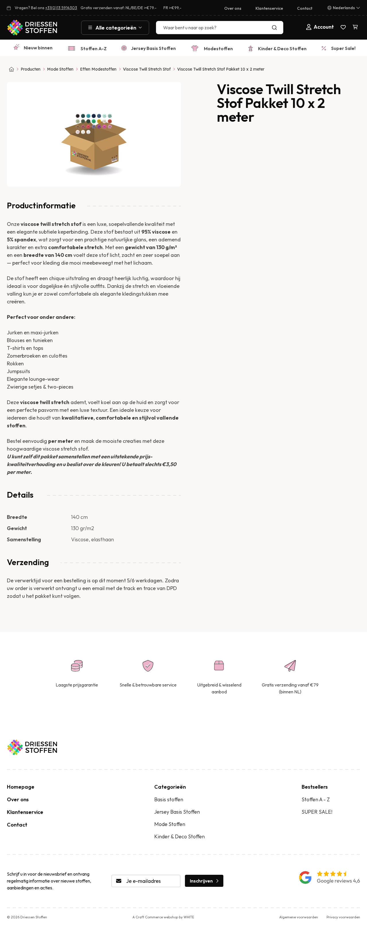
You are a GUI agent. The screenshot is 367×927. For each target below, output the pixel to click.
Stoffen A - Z (316, 799)
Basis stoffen (168, 799)
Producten (30, 69)
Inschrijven (201, 881)
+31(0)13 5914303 (61, 7)
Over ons (232, 8)
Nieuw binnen (38, 48)
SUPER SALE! (317, 811)
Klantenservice (269, 8)
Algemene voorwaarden (298, 917)
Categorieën (170, 787)
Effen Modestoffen (98, 69)
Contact (304, 8)
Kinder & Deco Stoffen (282, 48)
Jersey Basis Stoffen (153, 48)
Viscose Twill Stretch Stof (147, 69)
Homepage (20, 787)
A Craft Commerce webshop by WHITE (163, 917)
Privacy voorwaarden (343, 917)
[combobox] (219, 27)
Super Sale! (343, 48)
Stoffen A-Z (94, 48)
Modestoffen (218, 48)
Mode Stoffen (60, 69)
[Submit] (275, 27)
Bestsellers (315, 787)
